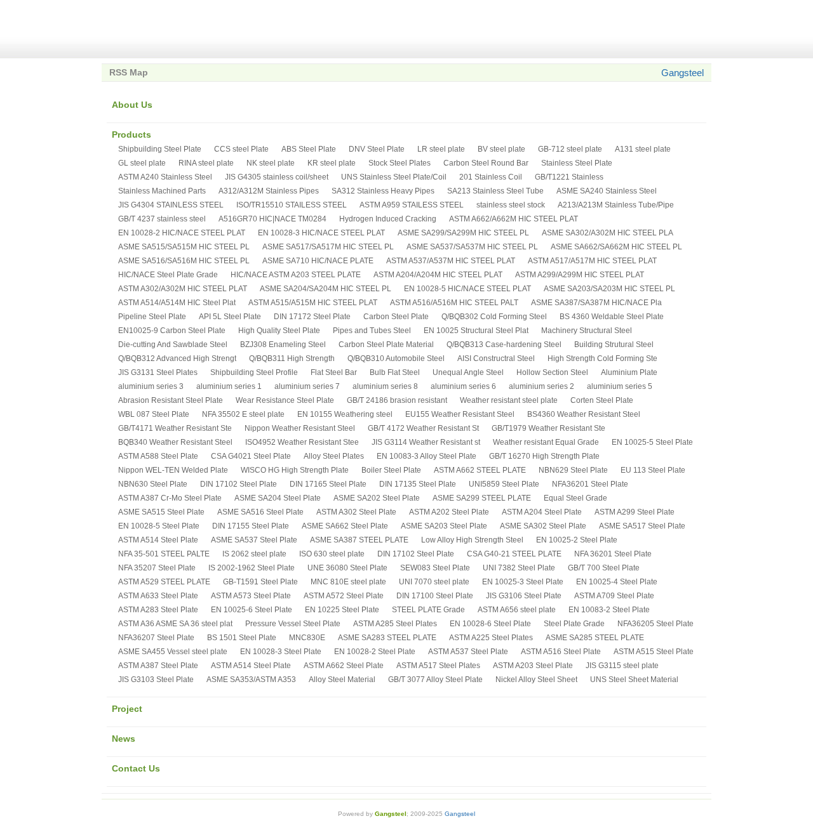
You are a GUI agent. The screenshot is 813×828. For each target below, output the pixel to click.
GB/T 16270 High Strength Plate (544, 456)
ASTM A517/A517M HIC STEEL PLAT (592, 260)
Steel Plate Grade (574, 623)
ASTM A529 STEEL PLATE (164, 581)
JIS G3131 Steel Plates (158, 372)
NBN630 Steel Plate (152, 484)
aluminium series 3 (151, 386)
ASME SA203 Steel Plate (444, 526)
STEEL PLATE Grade (428, 609)
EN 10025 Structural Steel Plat (476, 330)
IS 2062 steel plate (254, 553)
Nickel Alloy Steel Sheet (536, 679)
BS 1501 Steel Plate (241, 637)
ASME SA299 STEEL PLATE (482, 498)
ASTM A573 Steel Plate (251, 595)
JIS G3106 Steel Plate (523, 595)
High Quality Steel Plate (279, 330)
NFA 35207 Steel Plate (157, 567)
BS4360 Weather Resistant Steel (583, 414)
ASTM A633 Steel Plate (158, 595)
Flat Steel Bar (334, 372)
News (123, 738)
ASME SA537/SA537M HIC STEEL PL (472, 246)
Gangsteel (682, 72)
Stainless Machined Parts (162, 191)
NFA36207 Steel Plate (156, 637)
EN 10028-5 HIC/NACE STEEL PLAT (467, 288)
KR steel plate (331, 163)
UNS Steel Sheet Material (634, 679)
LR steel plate (441, 149)
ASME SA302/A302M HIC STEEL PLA (607, 232)
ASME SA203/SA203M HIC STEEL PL (609, 288)
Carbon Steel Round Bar (485, 163)
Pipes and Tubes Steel (372, 330)
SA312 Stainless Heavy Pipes (383, 191)
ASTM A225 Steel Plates (491, 637)
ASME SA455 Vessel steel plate (172, 651)
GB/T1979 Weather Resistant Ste (548, 428)
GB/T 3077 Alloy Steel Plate (435, 679)
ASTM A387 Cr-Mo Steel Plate (170, 498)
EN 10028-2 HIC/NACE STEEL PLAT (181, 232)
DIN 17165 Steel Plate (328, 484)
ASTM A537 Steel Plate (468, 651)
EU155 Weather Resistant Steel (459, 414)
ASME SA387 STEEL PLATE (359, 540)
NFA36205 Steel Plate (655, 623)
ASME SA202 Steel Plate (376, 498)
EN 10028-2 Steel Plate (374, 651)
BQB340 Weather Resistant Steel (175, 442)
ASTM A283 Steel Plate (158, 609)
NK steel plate (270, 163)
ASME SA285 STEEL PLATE (595, 637)
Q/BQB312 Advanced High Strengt (177, 358)
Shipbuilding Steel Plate (159, 149)
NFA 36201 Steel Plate (613, 553)
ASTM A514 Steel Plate (158, 540)
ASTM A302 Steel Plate (356, 512)
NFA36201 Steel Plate (590, 484)
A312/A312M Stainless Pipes (268, 191)
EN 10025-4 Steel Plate (616, 581)
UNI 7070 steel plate (434, 581)
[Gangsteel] (178, 29)
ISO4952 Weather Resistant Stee (302, 442)
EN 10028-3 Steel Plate (280, 651)
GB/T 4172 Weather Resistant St (423, 428)
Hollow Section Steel (552, 372)
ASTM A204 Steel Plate (542, 512)
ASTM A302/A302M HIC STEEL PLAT (182, 288)
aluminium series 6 (463, 386)
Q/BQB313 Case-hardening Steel (504, 344)
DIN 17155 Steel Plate (250, 526)
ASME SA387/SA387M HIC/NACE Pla (596, 302)
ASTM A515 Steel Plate (654, 651)
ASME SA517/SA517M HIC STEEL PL (328, 246)
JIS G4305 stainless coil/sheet (276, 177)
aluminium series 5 (619, 386)
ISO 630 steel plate (332, 553)
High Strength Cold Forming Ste (602, 358)
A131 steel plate (643, 149)
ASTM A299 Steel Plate (635, 512)
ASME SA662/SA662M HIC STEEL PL (616, 246)
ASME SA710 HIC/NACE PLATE (317, 260)
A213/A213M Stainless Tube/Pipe (616, 204)
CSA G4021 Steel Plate (251, 456)
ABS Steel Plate (308, 149)
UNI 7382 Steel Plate (519, 567)
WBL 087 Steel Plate (153, 414)
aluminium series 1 (229, 386)
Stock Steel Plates (399, 163)
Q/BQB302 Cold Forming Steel (494, 316)
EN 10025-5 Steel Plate (652, 442)
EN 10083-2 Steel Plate (609, 609)
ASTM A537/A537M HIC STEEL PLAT (450, 260)
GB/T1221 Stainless (569, 177)
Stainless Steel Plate (576, 163)
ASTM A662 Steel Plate (344, 665)
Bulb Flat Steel (395, 372)
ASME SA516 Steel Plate (260, 512)
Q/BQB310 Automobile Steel (396, 358)
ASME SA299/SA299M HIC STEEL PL (463, 232)
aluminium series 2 (541, 386)
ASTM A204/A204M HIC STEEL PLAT (437, 274)
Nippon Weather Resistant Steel (300, 428)
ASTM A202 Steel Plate (449, 512)
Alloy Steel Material (342, 679)
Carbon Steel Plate (396, 316)
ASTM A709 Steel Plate (614, 595)
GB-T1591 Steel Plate (260, 581)
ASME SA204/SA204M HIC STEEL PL (325, 288)
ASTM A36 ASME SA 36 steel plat (175, 623)
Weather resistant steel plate (509, 400)
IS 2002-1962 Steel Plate (251, 567)
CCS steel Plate (241, 149)
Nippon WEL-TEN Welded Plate (173, 470)
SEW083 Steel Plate (435, 567)
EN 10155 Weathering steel (345, 414)
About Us (132, 105)
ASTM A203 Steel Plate (533, 665)
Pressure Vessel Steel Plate (292, 623)
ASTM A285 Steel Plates (395, 623)
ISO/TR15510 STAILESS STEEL (291, 204)
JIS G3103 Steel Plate (156, 679)
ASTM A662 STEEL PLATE (480, 470)
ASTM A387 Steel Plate (158, 665)
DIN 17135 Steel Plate (417, 484)
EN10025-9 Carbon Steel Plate (171, 330)
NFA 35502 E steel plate (243, 414)
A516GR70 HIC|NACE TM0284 (272, 218)
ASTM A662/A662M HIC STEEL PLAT (513, 218)
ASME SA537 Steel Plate (254, 540)
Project (127, 709)
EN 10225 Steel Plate (342, 609)
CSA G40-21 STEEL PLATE (514, 553)
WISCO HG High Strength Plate (295, 470)
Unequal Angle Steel (468, 372)
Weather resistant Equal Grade (546, 442)
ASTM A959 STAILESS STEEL (411, 204)
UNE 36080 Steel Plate (347, 567)
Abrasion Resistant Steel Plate (170, 400)
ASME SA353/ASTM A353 (251, 679)
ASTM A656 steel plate (517, 609)
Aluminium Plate (629, 372)
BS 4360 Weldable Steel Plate (612, 316)
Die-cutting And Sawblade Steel (172, 344)
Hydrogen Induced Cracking (387, 218)
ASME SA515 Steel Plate (161, 512)
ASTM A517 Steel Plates (438, 665)
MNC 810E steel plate (348, 581)
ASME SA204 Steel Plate (277, 498)
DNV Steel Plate (377, 149)
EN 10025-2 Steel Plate (576, 540)
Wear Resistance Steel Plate (285, 400)
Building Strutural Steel (614, 344)
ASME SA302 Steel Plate (543, 526)
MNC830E (307, 637)
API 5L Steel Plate (230, 316)
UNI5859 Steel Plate (504, 484)
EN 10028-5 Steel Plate (158, 526)
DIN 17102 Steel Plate (238, 484)
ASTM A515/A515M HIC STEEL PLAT (312, 302)
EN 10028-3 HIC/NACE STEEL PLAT (321, 232)
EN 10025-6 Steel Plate (251, 609)
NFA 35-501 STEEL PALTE (164, 553)
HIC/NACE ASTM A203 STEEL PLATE (296, 274)
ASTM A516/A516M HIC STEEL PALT (454, 302)
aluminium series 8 (385, 386)
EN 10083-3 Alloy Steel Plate (426, 456)
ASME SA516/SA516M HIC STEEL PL (184, 260)
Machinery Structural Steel (586, 330)
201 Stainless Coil (490, 177)
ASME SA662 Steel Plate (345, 526)
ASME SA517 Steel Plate (642, 526)
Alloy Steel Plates (334, 456)
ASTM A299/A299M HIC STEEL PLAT (579, 274)
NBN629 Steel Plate (573, 470)
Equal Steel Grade (575, 498)
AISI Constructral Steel (496, 358)
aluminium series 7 (307, 386)
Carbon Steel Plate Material (386, 344)
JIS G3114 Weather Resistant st (426, 442)
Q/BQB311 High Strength (292, 358)
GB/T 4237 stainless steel (162, 218)
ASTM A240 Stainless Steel (165, 177)
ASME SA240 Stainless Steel (606, 191)
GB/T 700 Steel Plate (604, 567)
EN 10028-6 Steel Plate (490, 623)
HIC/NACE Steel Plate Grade (168, 274)
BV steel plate (501, 149)
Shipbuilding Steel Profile (254, 372)
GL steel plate (142, 163)
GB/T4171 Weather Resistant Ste (175, 428)
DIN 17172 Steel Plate (312, 316)
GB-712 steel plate (570, 149)
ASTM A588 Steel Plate (158, 456)
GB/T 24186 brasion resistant (397, 400)
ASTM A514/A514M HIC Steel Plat (177, 302)
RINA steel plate (206, 163)
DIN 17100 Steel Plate (434, 595)
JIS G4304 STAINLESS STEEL (171, 204)
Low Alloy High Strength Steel (472, 540)
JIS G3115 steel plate (622, 665)
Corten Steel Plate (601, 400)
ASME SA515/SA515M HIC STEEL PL (184, 246)
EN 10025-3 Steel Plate (522, 581)
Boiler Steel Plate (391, 470)
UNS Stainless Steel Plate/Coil (394, 177)
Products (131, 134)
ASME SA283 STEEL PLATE (387, 637)
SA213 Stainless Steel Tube (495, 191)
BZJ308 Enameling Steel (283, 344)
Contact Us (136, 768)
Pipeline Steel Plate (152, 316)
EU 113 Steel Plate (653, 470)
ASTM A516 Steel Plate (561, 651)
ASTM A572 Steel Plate (344, 595)
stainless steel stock (510, 204)
